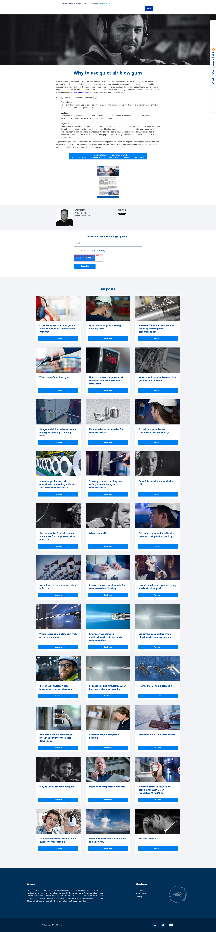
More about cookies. (104, 3)
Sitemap (139, 897)
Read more (58, 338)
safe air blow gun (81, 92)
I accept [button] (149, 9)
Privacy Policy (141, 893)
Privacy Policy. (100, 250)
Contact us (140, 890)
